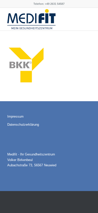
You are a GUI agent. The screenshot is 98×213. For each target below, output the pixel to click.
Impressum (15, 116)
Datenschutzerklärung (23, 124)
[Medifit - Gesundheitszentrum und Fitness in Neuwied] (40, 19)
